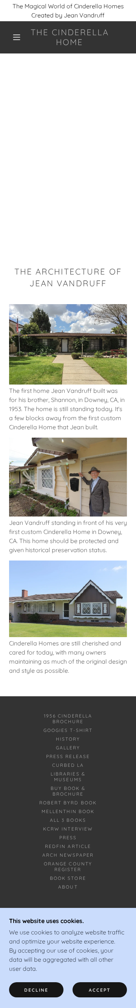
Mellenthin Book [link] (68, 811)
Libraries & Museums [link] (68, 776)
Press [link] (68, 837)
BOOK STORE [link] (68, 878)
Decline (36, 990)
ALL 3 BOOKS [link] (68, 820)
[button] (16, 37)
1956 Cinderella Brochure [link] (68, 718)
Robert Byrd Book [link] (67, 802)
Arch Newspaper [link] (68, 855)
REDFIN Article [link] (68, 846)
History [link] (68, 739)
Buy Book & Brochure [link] (68, 791)
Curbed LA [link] (68, 765)
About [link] (67, 887)
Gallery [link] (68, 748)
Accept (100, 990)
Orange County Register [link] (68, 866)
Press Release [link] (68, 756)
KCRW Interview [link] (68, 829)
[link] (69, 37)
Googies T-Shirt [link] (68, 730)
